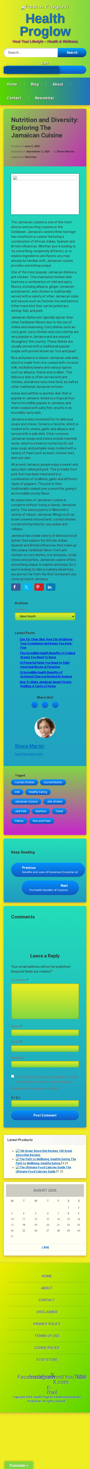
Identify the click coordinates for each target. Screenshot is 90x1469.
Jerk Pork (20, 811)
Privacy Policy (46, 1324)
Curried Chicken (24, 782)
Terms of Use (47, 1336)
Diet (17, 792)
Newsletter (44, 98)
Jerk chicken (54, 801)
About (58, 84)
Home (12, 84)
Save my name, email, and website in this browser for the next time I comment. (47, 1079)
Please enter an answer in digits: (36, 1088)
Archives (20, 609)
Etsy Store (46, 1360)
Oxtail (59, 811)
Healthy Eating (38, 792)
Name (16, 1026)
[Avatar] (45, 727)
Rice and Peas (42, 821)
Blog (35, 84)
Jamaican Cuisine (26, 801)
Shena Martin (65, 151)
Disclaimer (46, 1312)
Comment (19, 980)
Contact (14, 98)
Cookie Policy (47, 1348)
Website (17, 1058)
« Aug (45, 1247)
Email (16, 1042)
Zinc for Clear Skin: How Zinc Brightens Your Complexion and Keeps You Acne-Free (46, 643)
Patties (19, 821)
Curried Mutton (53, 782)
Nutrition (31, 157)
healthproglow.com (29, 754)
